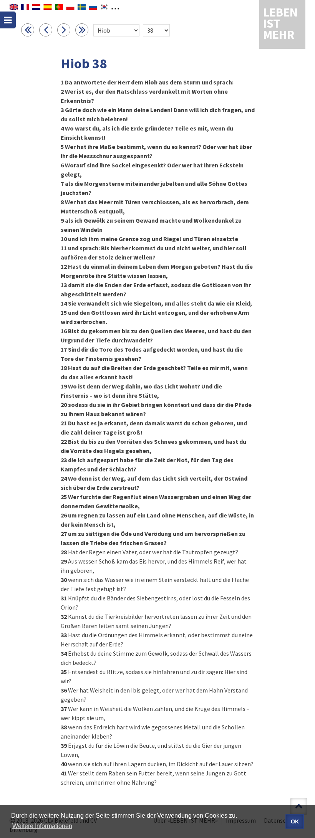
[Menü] (8, 20)
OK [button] (295, 821)
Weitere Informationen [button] (42, 826)
